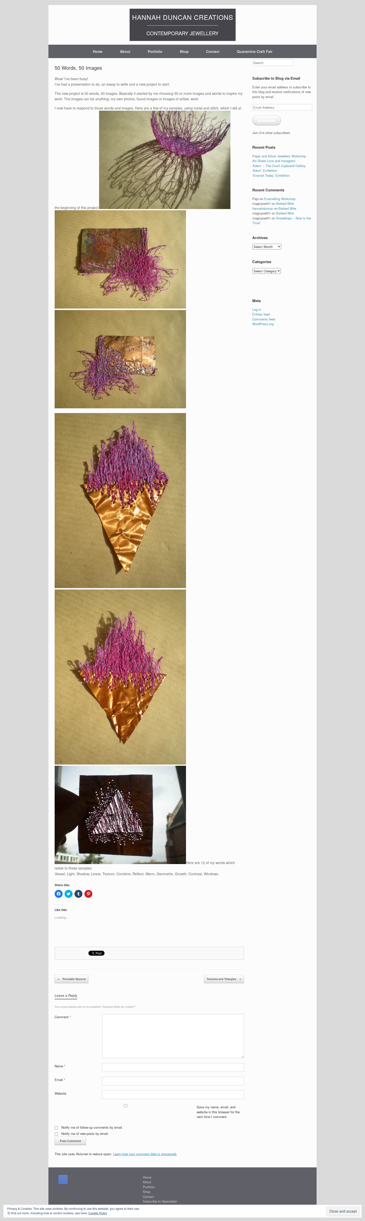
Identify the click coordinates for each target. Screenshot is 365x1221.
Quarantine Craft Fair (254, 51)
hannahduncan (262, 208)
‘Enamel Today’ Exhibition (271, 175)
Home (98, 51)
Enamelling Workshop (279, 198)
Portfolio (155, 51)
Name (60, 1066)
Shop (184, 51)
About (125, 51)
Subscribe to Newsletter (160, 1201)
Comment (63, 1016)
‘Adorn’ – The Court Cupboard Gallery (279, 165)
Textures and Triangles (224, 979)
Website (60, 1093)
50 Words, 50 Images (78, 67)
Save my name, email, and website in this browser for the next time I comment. (218, 1112)
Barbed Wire (285, 203)
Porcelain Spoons (71, 979)
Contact (212, 51)
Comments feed (263, 319)
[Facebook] (63, 1179)
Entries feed (261, 314)
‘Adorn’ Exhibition (264, 170)
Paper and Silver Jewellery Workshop (279, 156)
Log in (256, 309)
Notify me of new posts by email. (85, 1133)
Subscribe (266, 120)
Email (60, 1079)
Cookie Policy (97, 1213)
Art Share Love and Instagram (273, 160)
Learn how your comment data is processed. (145, 1153)
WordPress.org (263, 323)
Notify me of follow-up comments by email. (92, 1127)
